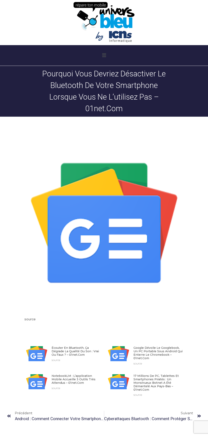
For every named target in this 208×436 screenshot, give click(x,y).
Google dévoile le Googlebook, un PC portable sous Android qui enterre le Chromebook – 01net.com (158, 353)
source (30, 319)
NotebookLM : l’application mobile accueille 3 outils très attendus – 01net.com (73, 379)
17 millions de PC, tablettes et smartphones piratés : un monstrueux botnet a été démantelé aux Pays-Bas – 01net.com (156, 382)
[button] (104, 55)
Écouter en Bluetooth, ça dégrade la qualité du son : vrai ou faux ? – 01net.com (75, 351)
